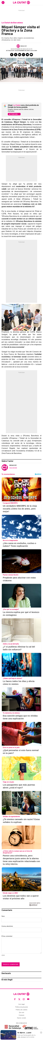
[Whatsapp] (23, 54)
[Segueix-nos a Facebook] (15, 999)
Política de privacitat (21, 1007)
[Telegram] (27, 54)
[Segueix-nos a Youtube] (28, 999)
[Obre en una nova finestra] (13, 1027)
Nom (3, 916)
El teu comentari (7, 936)
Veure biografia (13, 467)
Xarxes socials (21, 1018)
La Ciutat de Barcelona (12, 23)
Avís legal (21, 1004)
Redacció (23, 46)
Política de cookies (21, 1010)
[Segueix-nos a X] (19, 999)
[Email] (31, 54)
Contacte (21, 1015)
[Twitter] (15, 54)
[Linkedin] (19, 54)
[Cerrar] (41, 1033)
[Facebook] (11, 54)
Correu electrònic (7, 926)
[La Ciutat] (21, 2)
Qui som (21, 1012)
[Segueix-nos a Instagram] (24, 999)
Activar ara (13, 114)
